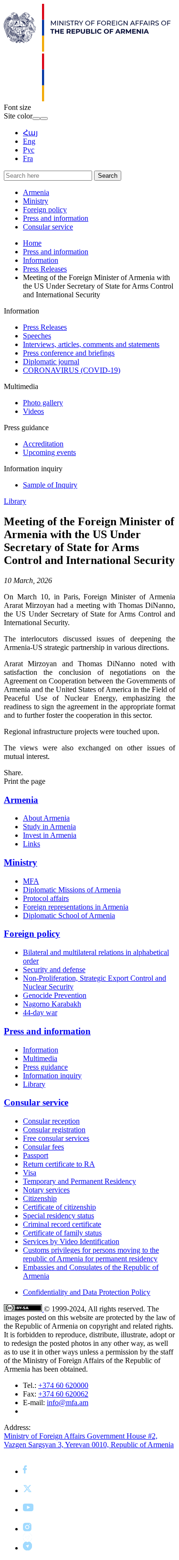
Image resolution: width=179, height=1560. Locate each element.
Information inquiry (52, 1076)
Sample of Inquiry (50, 485)
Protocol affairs (46, 898)
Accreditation (43, 444)
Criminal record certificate (62, 1224)
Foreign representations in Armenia (75, 907)
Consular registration (54, 1130)
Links (31, 844)
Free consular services (56, 1138)
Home (32, 243)
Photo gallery (43, 403)
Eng (29, 141)
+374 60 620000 (63, 1385)
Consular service (48, 227)
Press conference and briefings (69, 353)
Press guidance (45, 1067)
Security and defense (54, 969)
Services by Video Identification (71, 1241)
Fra (28, 158)
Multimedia (40, 1058)
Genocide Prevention (54, 995)
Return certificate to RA (59, 1164)
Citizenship (40, 1198)
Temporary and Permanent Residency (79, 1181)
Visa (29, 1173)
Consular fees (43, 1147)
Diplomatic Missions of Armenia (72, 890)
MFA (31, 881)
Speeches (37, 336)
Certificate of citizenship (59, 1207)
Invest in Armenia (49, 835)
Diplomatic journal (51, 362)
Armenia (36, 192)
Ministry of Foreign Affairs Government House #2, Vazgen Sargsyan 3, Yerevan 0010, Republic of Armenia (89, 1440)
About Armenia (46, 818)
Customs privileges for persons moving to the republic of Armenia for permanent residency (91, 1254)
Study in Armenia (49, 827)
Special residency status (58, 1216)
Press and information (55, 218)
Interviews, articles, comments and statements (91, 344)
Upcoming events (49, 452)
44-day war (40, 1012)
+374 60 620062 (63, 1394)
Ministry (35, 201)
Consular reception (51, 1121)
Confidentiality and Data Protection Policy (86, 1292)
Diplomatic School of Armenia (69, 915)
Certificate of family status (62, 1233)
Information (40, 260)
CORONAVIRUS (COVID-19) (71, 370)
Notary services (46, 1190)
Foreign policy (45, 210)
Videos (33, 411)
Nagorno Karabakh (52, 1004)
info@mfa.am (67, 1402)
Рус (28, 150)
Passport (35, 1155)
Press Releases (45, 269)
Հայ (30, 133)
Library (15, 501)
